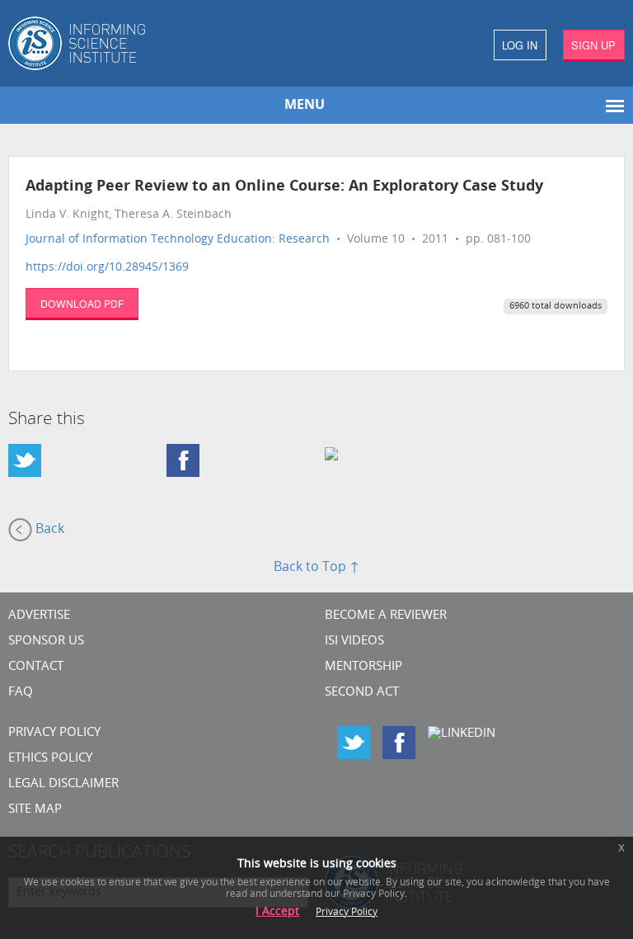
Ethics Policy (50, 759)
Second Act (362, 693)
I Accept (277, 912)
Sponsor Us (46, 641)
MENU (304, 105)
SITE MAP (35, 810)
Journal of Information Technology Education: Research (178, 240)
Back (48, 529)
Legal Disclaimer (63, 784)
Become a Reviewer (386, 616)
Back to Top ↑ (316, 567)
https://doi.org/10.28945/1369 (107, 268)
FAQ (20, 693)
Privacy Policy (54, 733)
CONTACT (35, 667)
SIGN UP (593, 45)
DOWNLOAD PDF (82, 303)
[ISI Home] (158, 43)
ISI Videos (354, 641)
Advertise (39, 616)
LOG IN (519, 45)
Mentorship (363, 667)
